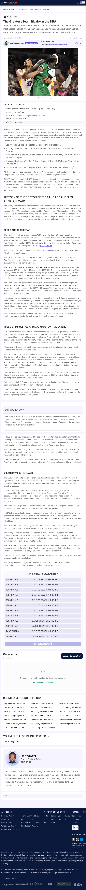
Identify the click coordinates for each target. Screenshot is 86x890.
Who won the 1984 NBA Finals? (43, 719)
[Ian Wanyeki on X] (18, 43)
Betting (46, 816)
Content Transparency (30, 822)
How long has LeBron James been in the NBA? (43, 711)
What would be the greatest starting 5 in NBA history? (43, 703)
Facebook (76, 819)
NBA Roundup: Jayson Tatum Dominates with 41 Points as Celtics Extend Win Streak (16, 715)
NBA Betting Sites (11, 741)
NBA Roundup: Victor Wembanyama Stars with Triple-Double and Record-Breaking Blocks (43, 715)
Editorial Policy (7, 816)
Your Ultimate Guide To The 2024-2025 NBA (71, 711)
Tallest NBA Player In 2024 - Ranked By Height (71, 715)
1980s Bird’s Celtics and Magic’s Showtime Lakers (26, 115)
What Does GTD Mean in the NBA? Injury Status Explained (16, 711)
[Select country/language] (75, 827)
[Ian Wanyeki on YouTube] (22, 43)
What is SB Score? (8, 826)
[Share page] (76, 43)
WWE (53, 822)
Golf (59, 816)
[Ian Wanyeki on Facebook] (20, 43)
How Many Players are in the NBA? (43, 724)
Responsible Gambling (10, 829)
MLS (52, 819)
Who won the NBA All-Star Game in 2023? (16, 719)
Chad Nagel (45, 44)
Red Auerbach (46, 267)
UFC (45, 822)
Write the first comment (43, 682)
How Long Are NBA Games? (43, 728)
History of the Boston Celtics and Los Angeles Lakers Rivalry (30, 109)
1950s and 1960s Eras (15, 112)
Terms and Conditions (30, 816)
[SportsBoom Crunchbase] (81, 839)
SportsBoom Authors (29, 826)
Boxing (53, 816)
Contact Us (76, 816)
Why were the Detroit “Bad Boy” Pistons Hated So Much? (16, 703)
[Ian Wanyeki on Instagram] (23, 43)
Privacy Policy (27, 819)
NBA (13, 9)
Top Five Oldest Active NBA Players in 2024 (71, 719)
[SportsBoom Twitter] (77, 839)
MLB (45, 819)
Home (5, 9)
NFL (67, 819)
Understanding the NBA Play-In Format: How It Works (71, 707)
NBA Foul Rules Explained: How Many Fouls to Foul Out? (16, 707)
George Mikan (46, 246)
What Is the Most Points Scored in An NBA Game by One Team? (71, 703)
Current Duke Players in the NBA (16, 724)
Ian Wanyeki (14, 43)
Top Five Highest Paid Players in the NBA (71, 724)
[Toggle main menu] (77, 2)
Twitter (74, 822)
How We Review (8, 822)
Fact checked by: (48, 42)
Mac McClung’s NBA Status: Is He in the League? (43, 707)
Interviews (69, 816)
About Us (5, 819)
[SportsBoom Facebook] (73, 839)
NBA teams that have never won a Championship (16, 728)
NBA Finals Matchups (14, 122)
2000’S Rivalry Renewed (16, 119)
